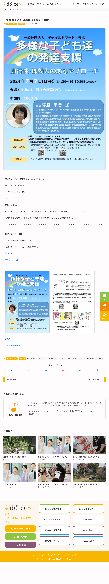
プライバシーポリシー (70, 555)
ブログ (41, 555)
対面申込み (9, 253)
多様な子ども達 (52, 358)
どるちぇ (9, 339)
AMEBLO (87, 519)
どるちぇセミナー (87, 508)
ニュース (34, 555)
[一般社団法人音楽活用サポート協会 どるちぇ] (13, 4)
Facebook (87, 541)
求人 (58, 555)
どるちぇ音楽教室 (53, 508)
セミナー (33, 358)
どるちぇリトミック (53, 519)
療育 (74, 358)
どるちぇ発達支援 (12, 345)
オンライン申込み (12, 259)
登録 (19, 536)
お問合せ (19, 544)
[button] (11, 370)
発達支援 (21, 24)
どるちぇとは (50, 555)
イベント (104, 319)
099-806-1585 (22, 528)
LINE (105, 299)
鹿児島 (101, 358)
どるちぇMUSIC (14, 415)
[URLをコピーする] (97, 370)
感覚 (68, 358)
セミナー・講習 (11, 24)
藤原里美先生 (91, 358)
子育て (62, 358)
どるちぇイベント (53, 541)
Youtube (87, 530)
